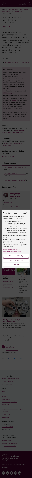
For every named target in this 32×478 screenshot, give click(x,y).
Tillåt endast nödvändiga (16, 256)
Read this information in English (12, 251)
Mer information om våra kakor (12, 250)
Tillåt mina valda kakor (16, 260)
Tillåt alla (16, 264)
